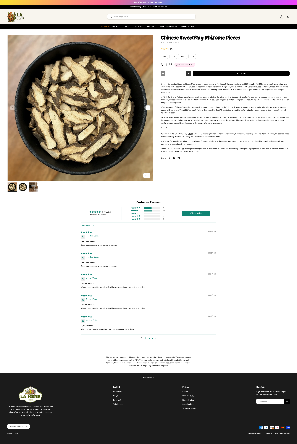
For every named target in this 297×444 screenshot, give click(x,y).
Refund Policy (188, 400)
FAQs (115, 396)
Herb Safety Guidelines (282, 434)
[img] (86, 232)
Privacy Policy (188, 396)
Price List (117, 400)
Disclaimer (268, 434)
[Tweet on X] (169, 158)
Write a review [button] (196, 213)
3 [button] (149, 338)
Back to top (147, 377)
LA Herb (15, 434)
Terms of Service (189, 408)
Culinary (137, 26)
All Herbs (105, 26)
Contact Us (118, 391)
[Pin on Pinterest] (178, 158)
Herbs (115, 26)
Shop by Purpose (167, 26)
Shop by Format (187, 26)
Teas (126, 26)
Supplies (150, 26)
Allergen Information (254, 434)
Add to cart (241, 73)
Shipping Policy (188, 404)
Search (185, 391)
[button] (288, 16)
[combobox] (151, 16)
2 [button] (145, 338)
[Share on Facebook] (174, 158)
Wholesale (118, 404)
